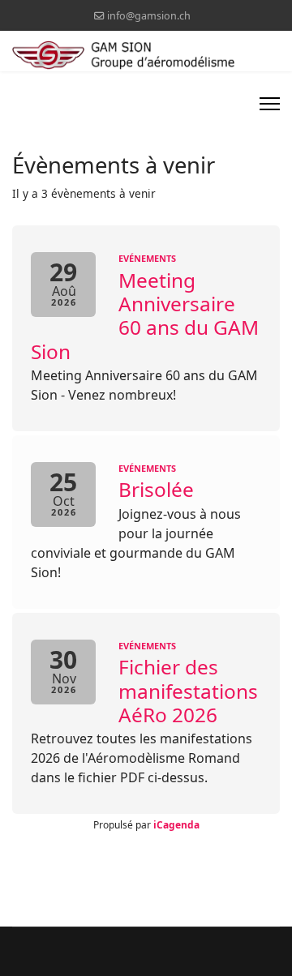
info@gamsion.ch (149, 16)
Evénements (147, 258)
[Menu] (270, 103)
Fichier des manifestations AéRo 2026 (188, 690)
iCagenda (176, 825)
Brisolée (156, 489)
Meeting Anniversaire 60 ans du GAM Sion (145, 316)
